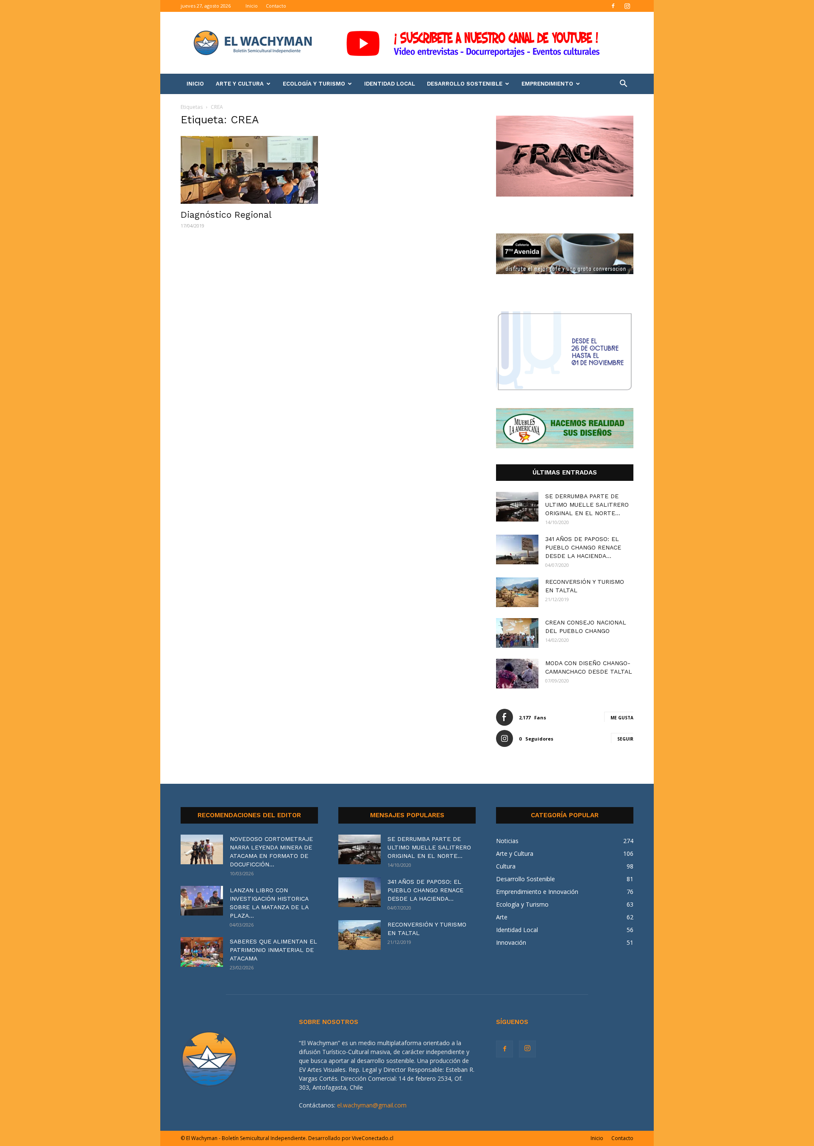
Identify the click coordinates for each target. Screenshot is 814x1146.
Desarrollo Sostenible (464, 83)
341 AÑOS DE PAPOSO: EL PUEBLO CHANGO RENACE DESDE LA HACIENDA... (583, 547)
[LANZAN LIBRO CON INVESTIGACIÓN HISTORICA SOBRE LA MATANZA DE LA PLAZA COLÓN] (202, 901)
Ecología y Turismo (314, 83)
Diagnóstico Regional (226, 214)
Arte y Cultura (240, 83)
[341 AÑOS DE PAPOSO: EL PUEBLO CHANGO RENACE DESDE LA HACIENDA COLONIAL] (517, 549)
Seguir (625, 739)
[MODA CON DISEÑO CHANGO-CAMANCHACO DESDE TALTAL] (517, 673)
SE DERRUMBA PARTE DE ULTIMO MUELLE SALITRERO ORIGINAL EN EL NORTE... (587, 504)
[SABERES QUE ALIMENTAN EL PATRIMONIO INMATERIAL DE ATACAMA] (202, 952)
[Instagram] (627, 6)
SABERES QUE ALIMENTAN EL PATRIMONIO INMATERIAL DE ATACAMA (273, 950)
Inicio (251, 6)
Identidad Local (389, 83)
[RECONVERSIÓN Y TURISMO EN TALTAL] (517, 592)
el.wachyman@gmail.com (372, 1105)
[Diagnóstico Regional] (249, 170)
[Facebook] (613, 6)
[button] (623, 84)
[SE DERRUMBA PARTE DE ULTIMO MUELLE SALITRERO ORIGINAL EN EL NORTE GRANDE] (517, 507)
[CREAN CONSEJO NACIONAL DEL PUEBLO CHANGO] (517, 633)
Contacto (276, 6)
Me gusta (621, 718)
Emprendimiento (547, 83)
